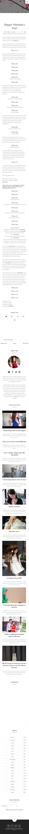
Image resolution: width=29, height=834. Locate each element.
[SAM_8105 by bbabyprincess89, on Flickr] (15, 191)
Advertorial (12, 740)
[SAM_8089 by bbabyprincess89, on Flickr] (15, 132)
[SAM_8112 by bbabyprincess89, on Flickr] (15, 194)
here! (16, 396)
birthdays (12, 767)
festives (4, 33)
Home (14, 343)
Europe (12, 743)
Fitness (12, 745)
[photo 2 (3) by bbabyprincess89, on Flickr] (14, 297)
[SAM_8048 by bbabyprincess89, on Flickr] (15, 70)
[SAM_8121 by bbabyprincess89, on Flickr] (15, 211)
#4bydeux (12, 737)
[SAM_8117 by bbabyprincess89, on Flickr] (15, 216)
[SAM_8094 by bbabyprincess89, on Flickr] (15, 97)
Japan (12, 748)
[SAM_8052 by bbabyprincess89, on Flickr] (15, 64)
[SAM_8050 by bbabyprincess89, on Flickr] (15, 67)
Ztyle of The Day (22, 33)
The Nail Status (12, 759)
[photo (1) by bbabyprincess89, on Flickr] (15, 162)
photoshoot (12, 789)
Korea (12, 751)
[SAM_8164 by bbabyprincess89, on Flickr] (15, 221)
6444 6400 (10, 306)
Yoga (12, 762)
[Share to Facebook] (15, 320)
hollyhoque (9, 33)
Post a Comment (8, 339)
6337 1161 (4, 182)
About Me (11, 814)
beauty (12, 765)
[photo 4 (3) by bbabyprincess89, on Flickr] (14, 291)
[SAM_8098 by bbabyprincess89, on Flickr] (15, 102)
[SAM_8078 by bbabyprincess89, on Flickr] (15, 110)
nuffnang (12, 787)
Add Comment (20, 32)
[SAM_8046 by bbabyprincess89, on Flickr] (15, 74)
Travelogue (15, 33)
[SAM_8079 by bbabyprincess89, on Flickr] (15, 77)
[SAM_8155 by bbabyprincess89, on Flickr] (15, 208)
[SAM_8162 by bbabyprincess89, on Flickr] (15, 224)
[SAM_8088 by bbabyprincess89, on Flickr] (15, 127)
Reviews (12, 754)
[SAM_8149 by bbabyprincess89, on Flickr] (15, 287)
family (12, 773)
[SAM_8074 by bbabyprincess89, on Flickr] (15, 145)
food (12, 778)
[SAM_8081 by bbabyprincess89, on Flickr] (15, 82)
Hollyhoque (22, 229)
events (12, 770)
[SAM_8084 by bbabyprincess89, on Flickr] (15, 105)
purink (12, 792)
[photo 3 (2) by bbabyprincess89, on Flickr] (14, 294)
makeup (12, 784)
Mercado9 (23, 231)
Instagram (15, 40)
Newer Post (4, 343)
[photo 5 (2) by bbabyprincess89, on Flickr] (14, 50)
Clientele (18, 814)
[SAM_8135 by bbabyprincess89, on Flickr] (15, 198)
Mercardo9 (12, 246)
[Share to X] (6, 316)
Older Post (25, 343)
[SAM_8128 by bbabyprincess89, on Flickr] (15, 203)
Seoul (12, 756)
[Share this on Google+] (12, 316)
